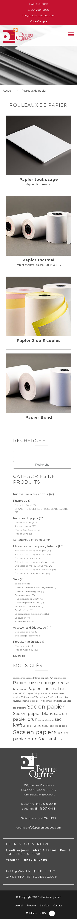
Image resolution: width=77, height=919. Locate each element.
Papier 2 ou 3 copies (39, 340)
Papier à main (22, 646)
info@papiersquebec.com (38, 15)
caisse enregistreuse (23, 678)
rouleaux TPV (36, 701)
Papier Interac (20, 689)
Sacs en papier (22, 595)
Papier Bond (38, 417)
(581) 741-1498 (47, 818)
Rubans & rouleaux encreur (30, 494)
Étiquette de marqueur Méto (30, 554)
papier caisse (60, 678)
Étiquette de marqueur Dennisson (33, 569)
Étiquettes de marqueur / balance (35, 546)
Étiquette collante (24, 631)
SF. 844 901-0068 (38, 9)
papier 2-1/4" (47, 678)
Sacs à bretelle (22, 583)
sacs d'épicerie (60, 726)
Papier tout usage (38, 179)
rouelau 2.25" (19, 697)
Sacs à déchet (22, 610)
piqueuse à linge (56, 693)
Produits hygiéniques (27, 641)
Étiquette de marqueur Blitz (30, 573)
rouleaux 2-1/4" (46, 697)
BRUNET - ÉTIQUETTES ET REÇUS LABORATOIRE (41, 508)
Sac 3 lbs (66, 701)
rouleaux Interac (21, 701)
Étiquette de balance (26, 558)
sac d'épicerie (19, 708)
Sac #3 (46, 701)
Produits (31, 905)
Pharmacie (20, 500)
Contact (57, 905)
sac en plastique (46, 720)
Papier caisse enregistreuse (41, 682)
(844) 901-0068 (45, 808)
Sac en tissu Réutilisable (27, 606)
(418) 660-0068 (46, 804)
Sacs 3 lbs (47, 726)
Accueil (7, 90)
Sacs (16, 579)
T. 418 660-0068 (38, 3)
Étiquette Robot (23, 505)
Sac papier (28, 726)
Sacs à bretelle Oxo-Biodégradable (35, 587)
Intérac (36, 678)
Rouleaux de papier (25, 518)
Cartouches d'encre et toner (31, 539)
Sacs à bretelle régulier (29, 591)
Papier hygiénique (25, 649)
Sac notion (20, 617)
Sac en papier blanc (33, 713)
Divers (17, 655)
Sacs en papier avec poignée (30, 613)
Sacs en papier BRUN (28, 598)
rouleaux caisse (61, 697)
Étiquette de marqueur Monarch (32, 562)
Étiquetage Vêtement (26, 635)
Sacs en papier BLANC (28, 602)
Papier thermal (38, 260)
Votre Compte (38, 21)
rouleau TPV (32, 697)
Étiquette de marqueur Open (30, 550)
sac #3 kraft (56, 701)
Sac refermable (23, 621)
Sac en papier (46, 706)
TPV (60, 739)
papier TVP (32, 693)
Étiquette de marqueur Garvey (31, 565)
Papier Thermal (43, 688)
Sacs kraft (48, 738)
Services (44, 905)
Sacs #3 (37, 726)
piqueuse (42, 693)
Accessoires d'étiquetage (29, 627)
